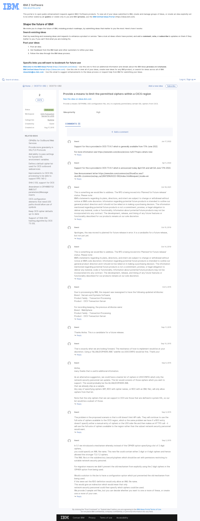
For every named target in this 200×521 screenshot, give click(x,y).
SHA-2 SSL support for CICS (41, 182)
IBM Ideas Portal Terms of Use (149, 509)
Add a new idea (156, 86)
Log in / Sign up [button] (187, 79)
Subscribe (171, 86)
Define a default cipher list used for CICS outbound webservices (41, 166)
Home (28, 86)
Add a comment (121, 132)
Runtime (51, 120)
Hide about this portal (31, 8)
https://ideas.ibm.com (55, 69)
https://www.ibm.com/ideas (65, 67)
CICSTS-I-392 (40, 86)
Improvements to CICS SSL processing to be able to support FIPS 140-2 (41, 176)
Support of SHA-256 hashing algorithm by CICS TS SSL (40, 221)
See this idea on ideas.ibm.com (77, 99)
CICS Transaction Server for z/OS (47, 115)
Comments (72, 124)
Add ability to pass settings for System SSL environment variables (41, 157)
